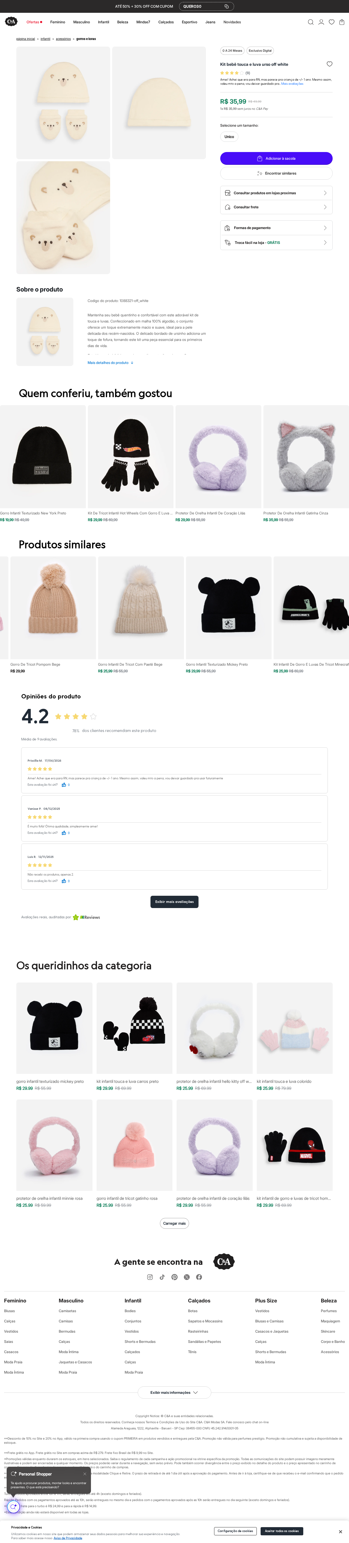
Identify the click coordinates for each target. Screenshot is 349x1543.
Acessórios (330, 1352)
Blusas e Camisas (269, 1321)
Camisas (66, 1321)
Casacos (11, 1352)
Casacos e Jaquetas (271, 1331)
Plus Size (266, 1301)
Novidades (232, 22)
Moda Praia (13, 1362)
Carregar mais (174, 1223)
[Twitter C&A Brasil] (187, 1277)
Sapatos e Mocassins (205, 1321)
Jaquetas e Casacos (75, 1362)
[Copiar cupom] (227, 6)
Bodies (130, 1311)
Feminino (57, 22)
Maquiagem (330, 1321)
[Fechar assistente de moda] (85, 1474)
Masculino (81, 22)
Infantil (103, 22)
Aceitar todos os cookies (282, 1531)
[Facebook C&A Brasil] (199, 1277)
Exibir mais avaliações (174, 902)
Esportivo (189, 22)
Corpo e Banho (333, 1341)
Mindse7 (143, 22)
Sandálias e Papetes (204, 1341)
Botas (192, 1311)
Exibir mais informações (170, 1392)
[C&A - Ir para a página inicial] (11, 21)
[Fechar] (340, 1531)
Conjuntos (133, 1321)
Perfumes (329, 1311)
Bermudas (67, 1331)
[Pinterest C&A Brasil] (174, 1277)
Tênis (192, 1352)
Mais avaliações (292, 84)
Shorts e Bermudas (140, 1341)
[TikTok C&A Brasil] (162, 1277)
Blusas (9, 1311)
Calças (9, 1321)
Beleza (122, 22)
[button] (311, 22)
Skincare (328, 1331)
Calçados (166, 22)
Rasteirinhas (198, 1331)
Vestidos (11, 1331)
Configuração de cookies (235, 1531)
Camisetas (67, 1311)
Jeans (210, 22)
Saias (8, 1341)
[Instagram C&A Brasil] (150, 1277)
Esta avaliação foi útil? (43, 785)
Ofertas (33, 22)
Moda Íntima (14, 1372)
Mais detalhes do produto (111, 362)
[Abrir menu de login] (321, 22)
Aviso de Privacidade (68, 1538)
